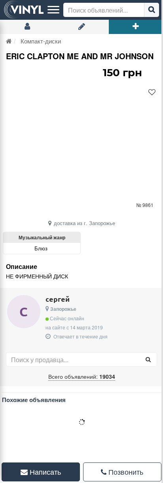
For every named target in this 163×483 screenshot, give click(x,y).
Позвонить (120, 471)
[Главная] (9, 41)
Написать (42, 471)
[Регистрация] (81, 27)
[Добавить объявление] (136, 27)
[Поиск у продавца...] (148, 359)
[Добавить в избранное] (152, 92)
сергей (57, 298)
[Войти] (27, 27)
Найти (151, 10)
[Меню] (53, 10)
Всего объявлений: (81, 376)
